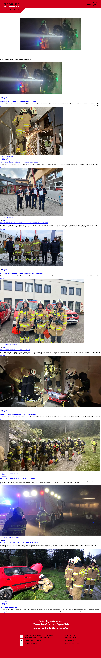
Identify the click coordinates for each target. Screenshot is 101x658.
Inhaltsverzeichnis (71, 637)
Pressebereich (70, 635)
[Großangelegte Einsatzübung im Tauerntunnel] (50, 406)
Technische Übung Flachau (10, 607)
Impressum (68, 639)
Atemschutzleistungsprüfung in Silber (15, 350)
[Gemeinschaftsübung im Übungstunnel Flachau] (31, 93)
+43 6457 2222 (29, 640)
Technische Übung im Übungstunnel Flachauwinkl (19, 162)
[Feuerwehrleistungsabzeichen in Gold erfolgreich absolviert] (31, 215)
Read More (2, 106)
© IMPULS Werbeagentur (73, 644)
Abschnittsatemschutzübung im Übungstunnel (18, 478)
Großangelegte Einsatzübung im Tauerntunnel (18, 414)
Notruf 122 (38, 640)
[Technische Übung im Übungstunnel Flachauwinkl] (31, 154)
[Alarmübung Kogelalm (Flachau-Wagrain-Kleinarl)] (50, 535)
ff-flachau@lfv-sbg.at (33, 643)
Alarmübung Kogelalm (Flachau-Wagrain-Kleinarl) (19, 543)
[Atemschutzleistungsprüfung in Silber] (42, 342)
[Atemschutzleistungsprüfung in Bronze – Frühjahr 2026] (31, 265)
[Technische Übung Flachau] (50, 599)
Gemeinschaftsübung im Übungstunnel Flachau (18, 101)
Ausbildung (4, 98)
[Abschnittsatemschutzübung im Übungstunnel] (50, 470)
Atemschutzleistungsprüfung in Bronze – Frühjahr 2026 (22, 273)
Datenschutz (69, 640)
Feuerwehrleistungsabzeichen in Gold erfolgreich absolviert (24, 223)
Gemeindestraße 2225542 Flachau (37, 637)
